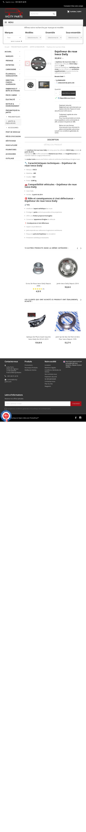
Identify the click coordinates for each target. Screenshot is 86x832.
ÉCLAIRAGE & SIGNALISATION (11, 75)
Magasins (48, 386)
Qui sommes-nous (51, 374)
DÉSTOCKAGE (11, 141)
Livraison (48, 365)
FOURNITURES (11, 149)
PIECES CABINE (11, 95)
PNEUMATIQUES (14, 117)
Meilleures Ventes (30, 370)
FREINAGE (9, 60)
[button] (44, 27)
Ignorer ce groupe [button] (16, 41)
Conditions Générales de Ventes (53, 371)
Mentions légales (50, 368)
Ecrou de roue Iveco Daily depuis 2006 (38, 284)
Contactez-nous (50, 381)
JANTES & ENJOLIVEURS (11, 122)
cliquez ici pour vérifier (74, 366)
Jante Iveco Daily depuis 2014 (68, 283)
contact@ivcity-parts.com (11, 381)
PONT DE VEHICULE (13, 132)
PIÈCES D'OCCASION (13, 136)
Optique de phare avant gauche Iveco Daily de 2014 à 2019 (38, 338)
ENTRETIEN (10, 65)
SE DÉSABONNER (50, 379)
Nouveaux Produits (31, 368)
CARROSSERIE (11, 69)
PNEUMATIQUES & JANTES (12, 111)
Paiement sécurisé (51, 377)
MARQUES (9, 56)
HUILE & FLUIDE (11, 145)
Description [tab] (53, 139)
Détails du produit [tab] (53, 144)
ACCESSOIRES (13, 127)
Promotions (29, 365)
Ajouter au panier (68, 93)
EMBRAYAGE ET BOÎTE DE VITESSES (13, 90)
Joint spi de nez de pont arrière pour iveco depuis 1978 (68, 338)
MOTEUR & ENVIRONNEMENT (12, 105)
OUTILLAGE (10, 158)
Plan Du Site (49, 384)
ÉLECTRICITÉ (10, 99)
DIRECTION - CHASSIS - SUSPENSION (10, 82)
